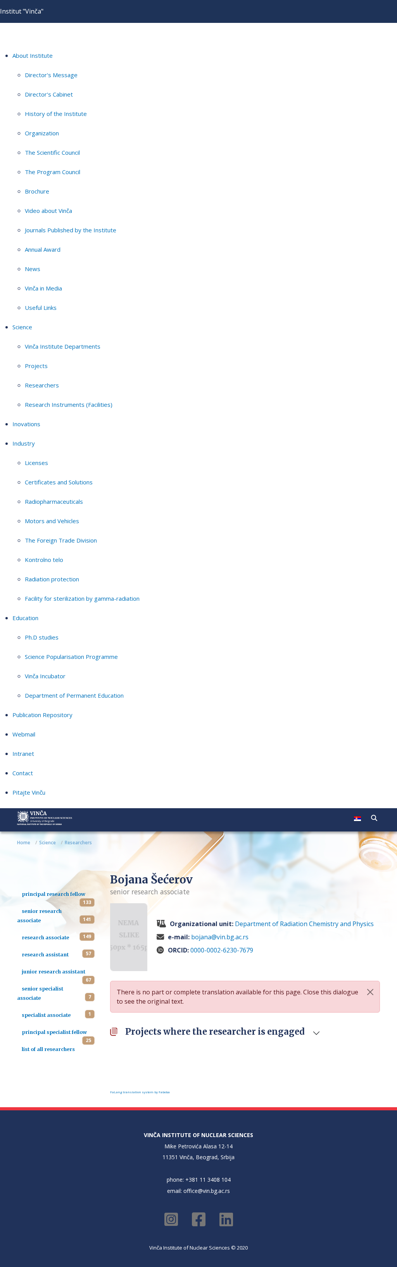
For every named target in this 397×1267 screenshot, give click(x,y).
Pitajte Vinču (28, 792)
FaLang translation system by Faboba (140, 1092)
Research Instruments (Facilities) (68, 404)
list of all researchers (48, 1049)
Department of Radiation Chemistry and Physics (304, 924)
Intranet (23, 753)
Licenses (36, 463)
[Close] (370, 992)
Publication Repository (42, 715)
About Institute (32, 55)
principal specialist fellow (54, 1032)
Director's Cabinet (49, 94)
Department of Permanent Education (74, 695)
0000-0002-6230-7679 (221, 950)
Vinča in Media (43, 288)
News (32, 269)
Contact (22, 773)
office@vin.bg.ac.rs (206, 1190)
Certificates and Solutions (59, 482)
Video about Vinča (48, 210)
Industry (23, 443)
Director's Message (51, 75)
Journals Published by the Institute (70, 230)
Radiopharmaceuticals (54, 501)
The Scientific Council (52, 152)
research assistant (45, 954)
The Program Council (52, 172)
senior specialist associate (40, 993)
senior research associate (39, 915)
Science (22, 327)
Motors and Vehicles (52, 521)
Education (25, 618)
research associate (45, 937)
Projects (36, 366)
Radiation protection (52, 579)
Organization (42, 133)
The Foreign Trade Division (61, 540)
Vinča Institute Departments (62, 346)
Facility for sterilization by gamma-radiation (82, 598)
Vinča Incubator (45, 676)
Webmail (23, 734)
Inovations (26, 424)
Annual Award (42, 249)
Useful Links (41, 307)
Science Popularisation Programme (71, 656)
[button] (374, 818)
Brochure (37, 191)
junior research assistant (53, 971)
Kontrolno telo (44, 559)
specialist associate (46, 1015)
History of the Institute (56, 114)
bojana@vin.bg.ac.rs (220, 937)
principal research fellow (53, 894)
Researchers (42, 385)
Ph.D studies (42, 637)
